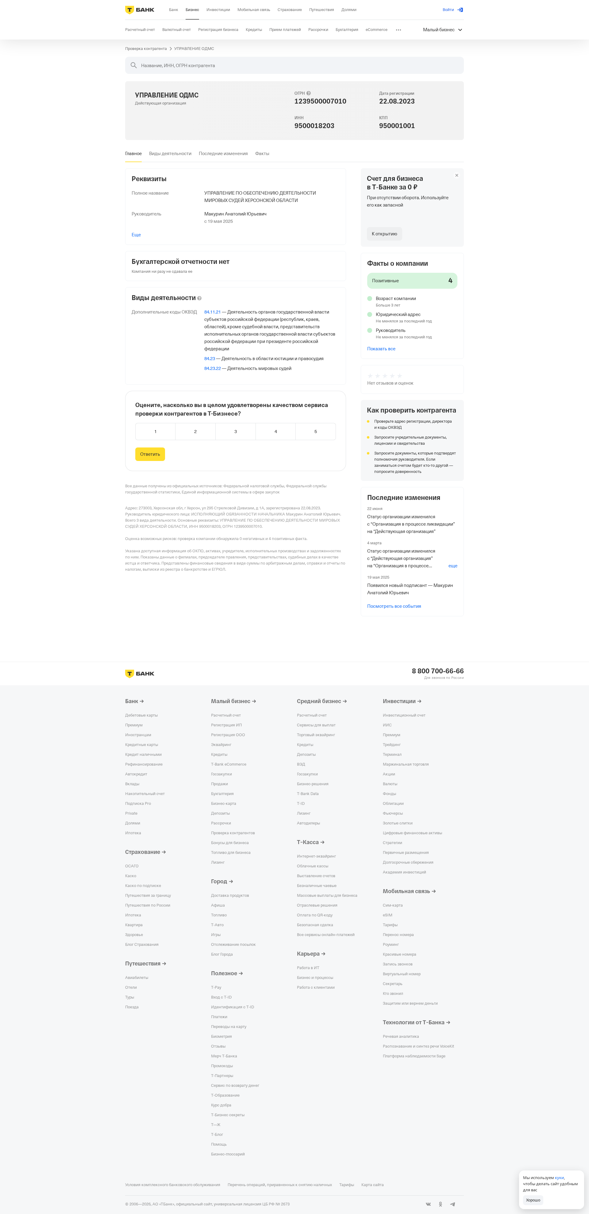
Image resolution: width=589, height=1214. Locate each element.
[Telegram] (452, 1204)
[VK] (428, 1204)
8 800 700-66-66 (438, 671)
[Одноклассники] (440, 1204)
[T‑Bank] (139, 10)
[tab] (133, 153)
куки (559, 1177)
